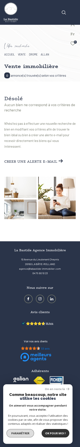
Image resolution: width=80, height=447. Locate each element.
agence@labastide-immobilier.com (40, 268)
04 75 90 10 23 (40, 273)
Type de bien (16, 81)
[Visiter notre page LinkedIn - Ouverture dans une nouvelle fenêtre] (51, 299)
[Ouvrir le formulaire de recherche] (63, 12)
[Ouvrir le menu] (74, 7)
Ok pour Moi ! (55, 433)
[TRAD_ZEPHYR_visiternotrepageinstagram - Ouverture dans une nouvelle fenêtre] (40, 299)
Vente (22, 54)
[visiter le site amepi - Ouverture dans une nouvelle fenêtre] (57, 383)
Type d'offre (15, 66)
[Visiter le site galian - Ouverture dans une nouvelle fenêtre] (20, 379)
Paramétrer (20, 433)
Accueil (9, 54)
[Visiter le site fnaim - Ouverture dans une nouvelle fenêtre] (39, 380)
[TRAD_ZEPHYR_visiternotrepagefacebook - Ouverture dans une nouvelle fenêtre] (28, 299)
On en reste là (55, 389)
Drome (33, 54)
